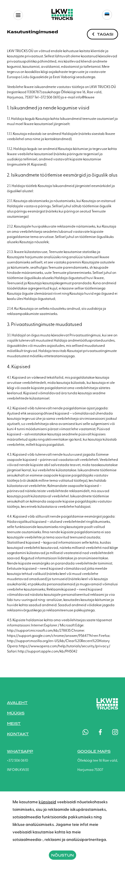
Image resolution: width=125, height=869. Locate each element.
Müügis (15, 713)
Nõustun (62, 855)
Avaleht (17, 702)
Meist (14, 723)
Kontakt (18, 734)
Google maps (93, 751)
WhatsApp (20, 751)
